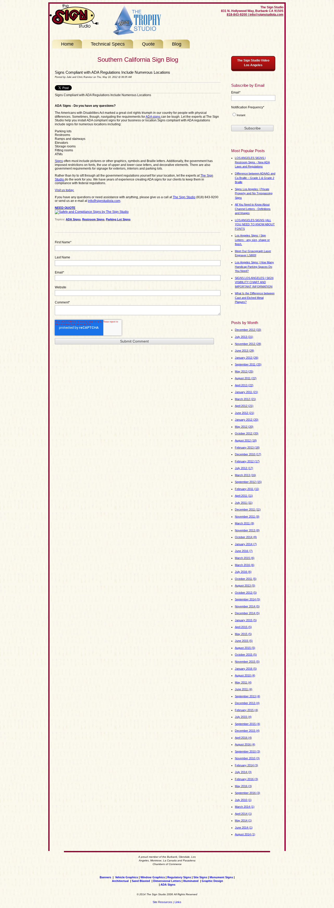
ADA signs (153, 117)
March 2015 (244, 557)
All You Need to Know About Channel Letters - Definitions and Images (253, 209)
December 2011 (248, 509)
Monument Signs (221, 877)
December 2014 (247, 613)
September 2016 (247, 792)
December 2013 (247, 703)
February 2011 (247, 488)
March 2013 (245, 475)
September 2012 (248, 481)
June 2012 (244, 412)
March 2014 (244, 806)
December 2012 (248, 329)
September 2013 (247, 696)
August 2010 (245, 675)
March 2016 (244, 565)
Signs (59, 161)
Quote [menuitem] (148, 44)
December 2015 (247, 730)
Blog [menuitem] (176, 44)
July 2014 (243, 772)
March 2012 (245, 399)
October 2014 (246, 537)
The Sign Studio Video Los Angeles (253, 63)
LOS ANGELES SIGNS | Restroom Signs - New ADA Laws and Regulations (252, 162)
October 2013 (246, 592)
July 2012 (244, 468)
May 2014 (243, 820)
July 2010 (243, 799)
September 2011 (248, 364)
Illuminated (191, 880)
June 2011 (243, 689)
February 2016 (246, 779)
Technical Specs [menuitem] (108, 44)
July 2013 (244, 336)
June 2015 (244, 640)
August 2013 (245, 585)
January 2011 (246, 392)
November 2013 (247, 530)
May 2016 (243, 786)
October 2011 (246, 578)
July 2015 (243, 716)
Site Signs (200, 877)
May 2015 (243, 634)
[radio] (253, 116)
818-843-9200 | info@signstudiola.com (255, 14)
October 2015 (246, 654)
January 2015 (246, 620)
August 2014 (245, 834)
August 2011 (246, 378)
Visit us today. (64, 190)
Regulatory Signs (179, 877)
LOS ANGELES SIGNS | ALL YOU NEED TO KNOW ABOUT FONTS (255, 224)
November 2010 (247, 758)
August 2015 (245, 647)
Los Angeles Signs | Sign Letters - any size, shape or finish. (252, 240)
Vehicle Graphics (126, 877)
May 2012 (244, 426)
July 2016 (243, 571)
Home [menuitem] (67, 44)
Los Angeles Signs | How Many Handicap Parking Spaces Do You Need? (254, 266)
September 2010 (247, 751)
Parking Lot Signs (118, 219)
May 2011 (243, 682)
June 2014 (244, 827)
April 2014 (243, 813)
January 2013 (246, 357)
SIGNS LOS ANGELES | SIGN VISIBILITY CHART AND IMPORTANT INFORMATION (254, 282)
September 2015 (247, 723)
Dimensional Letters (167, 880)
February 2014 (246, 765)
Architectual (120, 880)
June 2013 (244, 350)
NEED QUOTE (65, 208)
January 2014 (246, 544)
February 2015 (246, 710)
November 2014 (247, 606)
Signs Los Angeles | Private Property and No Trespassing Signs (253, 193)
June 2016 (244, 550)
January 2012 (246, 419)
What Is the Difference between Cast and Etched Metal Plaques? (255, 297)
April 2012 (244, 405)
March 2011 (244, 523)
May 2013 (244, 371)
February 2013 (247, 447)
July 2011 (244, 502)
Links (178, 902)
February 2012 (247, 461)
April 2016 (243, 737)
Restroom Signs (93, 219)
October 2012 (246, 433)
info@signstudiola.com (104, 201)
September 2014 (247, 599)
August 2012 (246, 440)
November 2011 (247, 516)
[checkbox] (253, 116)
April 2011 (244, 495)
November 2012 (248, 343)
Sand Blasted (141, 880)
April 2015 (243, 627)
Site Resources (162, 902)
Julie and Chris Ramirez (80, 77)
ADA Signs (73, 219)
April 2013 (244, 385)
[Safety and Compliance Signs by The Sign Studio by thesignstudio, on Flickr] (92, 212)
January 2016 (246, 668)
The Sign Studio (184, 197)
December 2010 (248, 454)
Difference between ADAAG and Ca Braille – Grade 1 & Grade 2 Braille (255, 178)
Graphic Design (212, 880)
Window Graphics (152, 877)
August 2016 (245, 744)
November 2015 (247, 661)
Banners (105, 877)
